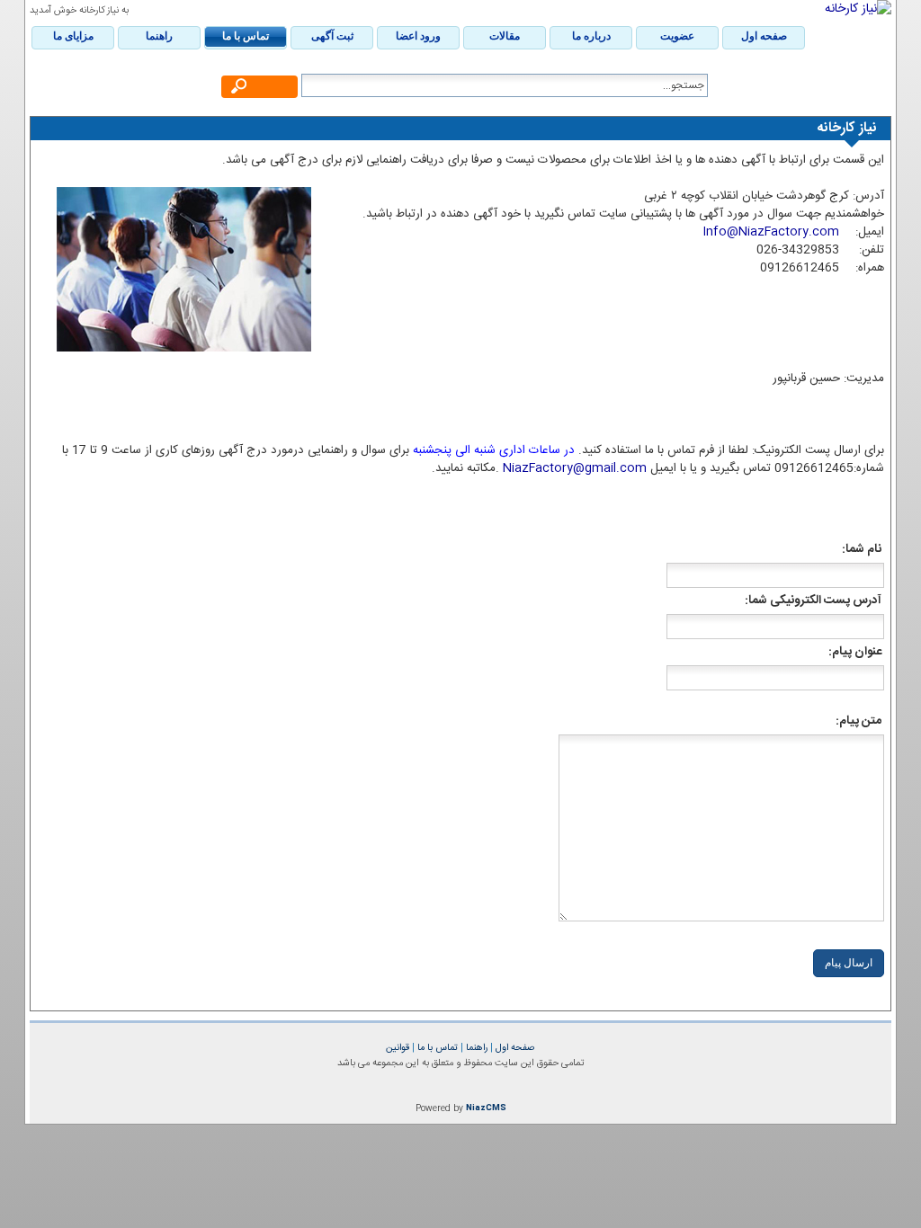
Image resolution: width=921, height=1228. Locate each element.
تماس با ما (436, 1047)
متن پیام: (860, 721)
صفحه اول (514, 1047)
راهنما (475, 1047)
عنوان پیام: (856, 652)
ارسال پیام (848, 963)
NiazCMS (486, 1108)
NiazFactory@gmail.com (575, 468)
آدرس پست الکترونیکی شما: (814, 601)
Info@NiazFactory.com (770, 232)
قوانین (397, 1047)
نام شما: (863, 549)
